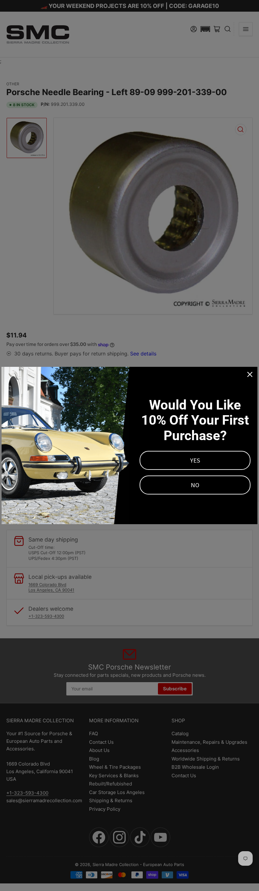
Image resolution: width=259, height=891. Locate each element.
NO (195, 485)
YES (195, 460)
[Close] (249, 374)
